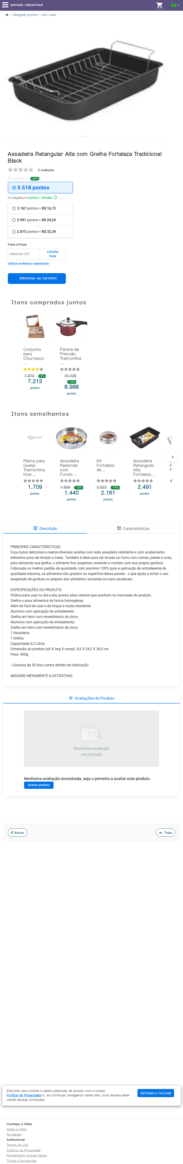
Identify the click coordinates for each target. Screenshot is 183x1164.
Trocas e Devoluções (22, 1161)
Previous (9, 69)
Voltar (19, 832)
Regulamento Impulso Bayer (27, 1155)
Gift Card (49, 15)
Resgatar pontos (25, 15)
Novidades (14, 1135)
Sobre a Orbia (17, 1129)
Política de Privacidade (24, 1095)
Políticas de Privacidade (24, 1150)
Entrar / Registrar (27, 5)
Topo (167, 832)
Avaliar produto (39, 785)
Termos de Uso (17, 1145)
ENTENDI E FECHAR (155, 1093)
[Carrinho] (160, 5)
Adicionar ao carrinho (37, 278)
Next (160, 69)
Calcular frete (53, 254)
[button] (175, 5)
